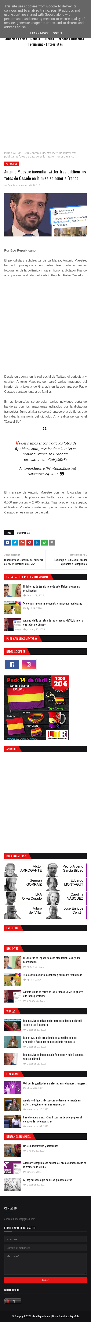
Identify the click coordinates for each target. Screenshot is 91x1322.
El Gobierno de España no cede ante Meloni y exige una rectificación (51, 588)
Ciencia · (36, 38)
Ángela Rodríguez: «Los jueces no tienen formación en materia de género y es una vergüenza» (52, 1102)
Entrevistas (54, 44)
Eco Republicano (17, 185)
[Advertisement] (45, 101)
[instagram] (29, 664)
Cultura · (50, 38)
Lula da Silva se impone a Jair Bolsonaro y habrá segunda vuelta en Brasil (53, 1056)
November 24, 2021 (43, 473)
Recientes (12, 948)
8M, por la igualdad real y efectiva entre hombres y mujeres (55, 1083)
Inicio (7, 153)
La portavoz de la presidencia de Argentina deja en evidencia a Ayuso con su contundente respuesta (50, 1039)
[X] (45, 664)
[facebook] (12, 664)
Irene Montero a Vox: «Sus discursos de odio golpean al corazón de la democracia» (52, 1119)
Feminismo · (37, 44)
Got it (57, 33)
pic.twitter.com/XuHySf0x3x (45, 459)
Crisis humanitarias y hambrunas (40, 1146)
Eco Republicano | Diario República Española (56, 1316)
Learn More (39, 33)
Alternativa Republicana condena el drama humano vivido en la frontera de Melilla (54, 1165)
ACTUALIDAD (21, 153)
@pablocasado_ (27, 448)
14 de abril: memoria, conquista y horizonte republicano (52, 603)
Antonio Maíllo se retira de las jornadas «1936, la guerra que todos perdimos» (53, 622)
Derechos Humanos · (71, 38)
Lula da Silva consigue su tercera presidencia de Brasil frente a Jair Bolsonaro (52, 1022)
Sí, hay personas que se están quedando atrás (47, 1180)
